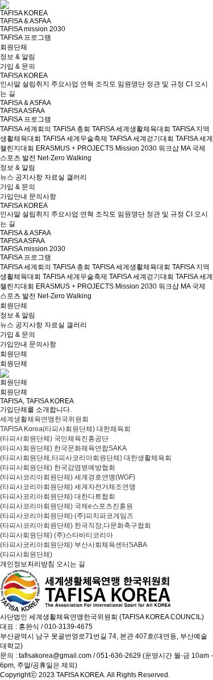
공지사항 (29, 177)
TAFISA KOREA (24, 13)
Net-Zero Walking (64, 158)
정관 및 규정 (165, 84)
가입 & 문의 (17, 66)
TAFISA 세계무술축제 (75, 139)
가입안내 (13, 197)
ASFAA (34, 111)
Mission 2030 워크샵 (147, 148)
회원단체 (13, 47)
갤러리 (76, 177)
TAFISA (11, 111)
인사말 (10, 84)
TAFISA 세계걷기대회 (141, 139)
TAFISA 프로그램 (25, 37)
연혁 (87, 84)
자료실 (54, 177)
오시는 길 (70, 564)
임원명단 (131, 84)
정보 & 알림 (17, 57)
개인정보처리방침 (27, 564)
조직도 (105, 84)
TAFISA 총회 (71, 129)
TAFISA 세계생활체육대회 (131, 129)
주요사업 (64, 84)
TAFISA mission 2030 (32, 29)
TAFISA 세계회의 (25, 129)
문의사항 (42, 197)
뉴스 (7, 177)
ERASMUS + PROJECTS (75, 148)
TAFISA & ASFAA (25, 21)
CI (189, 84)
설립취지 (35, 84)
